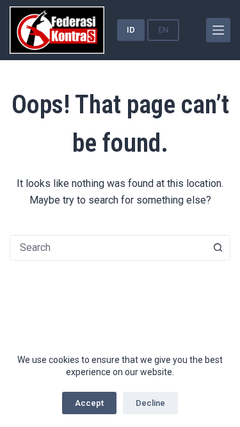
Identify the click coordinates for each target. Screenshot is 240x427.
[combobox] (107, 248)
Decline (150, 403)
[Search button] (217, 248)
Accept (89, 403)
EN (163, 30)
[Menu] (218, 30)
